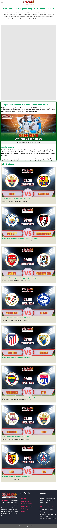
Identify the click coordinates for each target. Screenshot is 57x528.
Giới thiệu (23, 498)
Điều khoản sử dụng (26, 503)
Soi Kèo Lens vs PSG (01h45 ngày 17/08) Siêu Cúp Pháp (16, 476)
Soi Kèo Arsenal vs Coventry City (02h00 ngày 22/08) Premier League (19, 278)
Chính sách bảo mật (26, 501)
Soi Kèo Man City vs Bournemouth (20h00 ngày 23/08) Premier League (19, 238)
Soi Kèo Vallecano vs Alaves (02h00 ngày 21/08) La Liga (16, 317)
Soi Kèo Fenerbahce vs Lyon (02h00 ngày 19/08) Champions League (19, 397)
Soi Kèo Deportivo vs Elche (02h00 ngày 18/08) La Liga (15, 436)
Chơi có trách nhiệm (26, 506)
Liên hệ (23, 511)
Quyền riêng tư (25, 509)
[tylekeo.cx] (28, 2)
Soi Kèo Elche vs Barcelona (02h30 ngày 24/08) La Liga (16, 198)
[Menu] (2, 2)
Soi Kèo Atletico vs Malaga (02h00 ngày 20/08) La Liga (16, 357)
